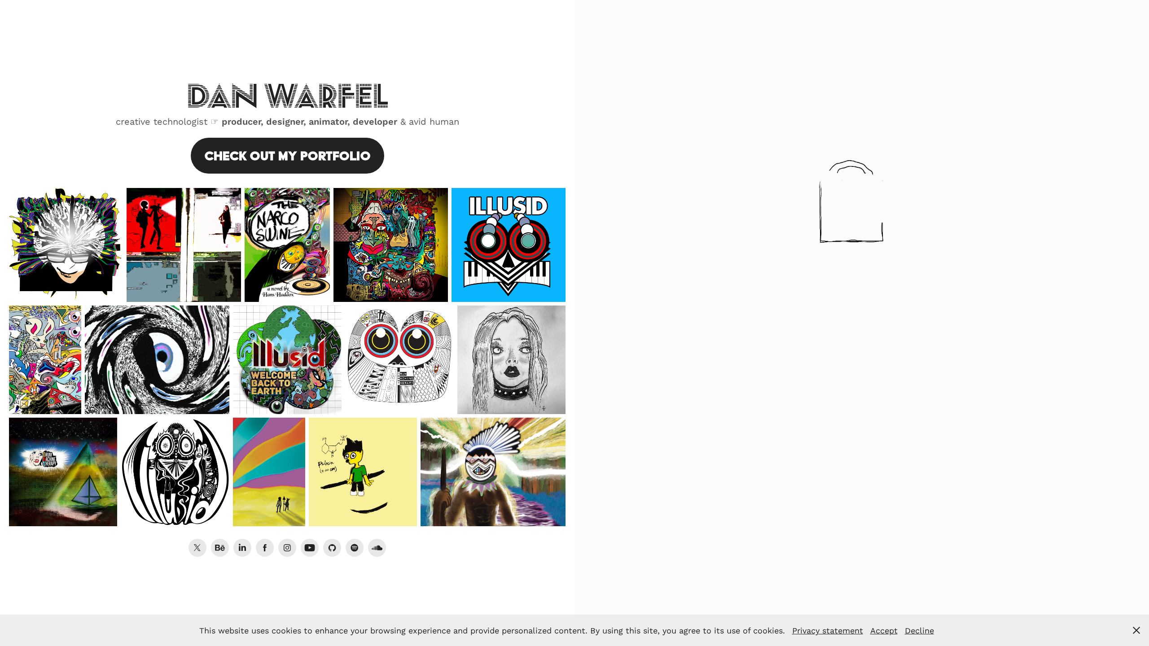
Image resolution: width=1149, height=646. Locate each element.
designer (284, 121)
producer (241, 121)
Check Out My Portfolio (287, 155)
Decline (919, 630)
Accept (884, 630)
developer (375, 121)
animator (328, 121)
